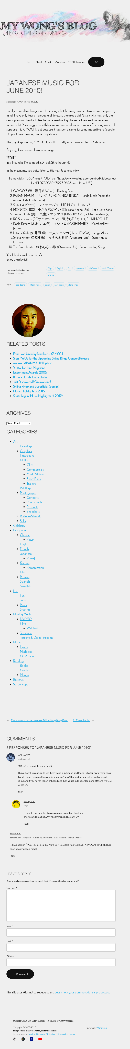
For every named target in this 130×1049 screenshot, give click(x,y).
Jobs (23, 600)
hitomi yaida (35, 284)
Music (17, 642)
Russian (24, 577)
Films (23, 623)
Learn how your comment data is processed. (82, 992)
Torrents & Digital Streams (36, 637)
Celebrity (19, 525)
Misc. (23, 572)
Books (24, 665)
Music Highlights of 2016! (29, 391)
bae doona (20, 284)
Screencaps (20, 684)
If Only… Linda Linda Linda (30, 377)
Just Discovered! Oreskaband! (32, 382)
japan (47, 284)
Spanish (25, 581)
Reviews (18, 679)
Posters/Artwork (30, 516)
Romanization (35, 567)
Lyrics (23, 647)
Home (29, 61)
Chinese (25, 535)
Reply (21, 791)
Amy (26, 805)
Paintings (25, 488)
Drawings (26, 446)
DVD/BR (25, 619)
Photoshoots (34, 502)
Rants (23, 605)
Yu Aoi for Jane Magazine (29, 368)
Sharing (51, 274)
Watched (32, 628)
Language (19, 530)
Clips (50, 268)
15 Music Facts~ (81, 720)
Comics (25, 670)
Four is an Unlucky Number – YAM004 (38, 354)
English (60, 268)
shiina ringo (73, 284)
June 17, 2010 (24, 754)
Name (9, 926)
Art (15, 441)
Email (9, 941)
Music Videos (108, 268)
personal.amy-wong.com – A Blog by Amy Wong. (43, 1021)
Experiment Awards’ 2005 (30, 372)
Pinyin (30, 539)
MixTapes (93, 268)
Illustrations (27, 455)
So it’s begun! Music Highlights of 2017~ (38, 396)
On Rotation (27, 656)
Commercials (35, 469)
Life (15, 591)
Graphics (26, 451)
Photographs (28, 493)
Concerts (32, 497)
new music (59, 284)
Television (26, 633)
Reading (18, 661)
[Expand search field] (96, 62)
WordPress (102, 1027)
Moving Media (22, 614)
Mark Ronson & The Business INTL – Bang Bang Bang (39, 720)
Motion (24, 460)
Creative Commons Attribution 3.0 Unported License (51, 1034)
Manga (24, 675)
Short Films (34, 479)
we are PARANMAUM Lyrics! (32, 363)
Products (32, 507)
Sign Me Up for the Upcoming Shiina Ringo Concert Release (51, 358)
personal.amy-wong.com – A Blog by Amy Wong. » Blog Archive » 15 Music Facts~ (46, 837)
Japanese (80, 268)
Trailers (31, 483)
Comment (11, 888)
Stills (23, 521)
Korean (24, 563)
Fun (69, 268)
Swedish (25, 586)
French (24, 549)
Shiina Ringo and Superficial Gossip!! (36, 386)
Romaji (31, 558)
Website (10, 956)
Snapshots (33, 511)
